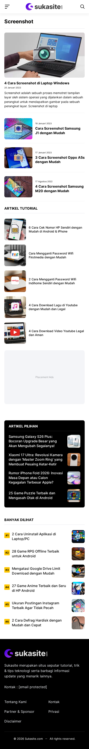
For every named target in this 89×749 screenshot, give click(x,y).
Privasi (53, 711)
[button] (82, 6)
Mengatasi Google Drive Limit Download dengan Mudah (36, 570)
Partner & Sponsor (19, 711)
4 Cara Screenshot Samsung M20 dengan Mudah (59, 188)
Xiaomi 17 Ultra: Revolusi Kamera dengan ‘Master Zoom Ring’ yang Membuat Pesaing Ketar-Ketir (36, 459)
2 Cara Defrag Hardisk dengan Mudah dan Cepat (37, 622)
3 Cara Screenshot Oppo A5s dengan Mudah (60, 159)
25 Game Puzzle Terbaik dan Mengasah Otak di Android (32, 495)
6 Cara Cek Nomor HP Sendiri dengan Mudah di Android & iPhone (55, 229)
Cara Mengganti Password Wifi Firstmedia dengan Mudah (51, 255)
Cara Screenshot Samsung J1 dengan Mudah (57, 130)
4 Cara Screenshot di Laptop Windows (36, 83)
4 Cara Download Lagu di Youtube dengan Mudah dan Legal (53, 307)
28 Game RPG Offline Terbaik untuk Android (35, 553)
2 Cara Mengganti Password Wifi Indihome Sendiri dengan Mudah (52, 281)
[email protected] (33, 687)
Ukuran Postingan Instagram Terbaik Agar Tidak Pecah (35, 605)
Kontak (54, 702)
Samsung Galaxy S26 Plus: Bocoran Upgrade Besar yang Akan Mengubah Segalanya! (33, 441)
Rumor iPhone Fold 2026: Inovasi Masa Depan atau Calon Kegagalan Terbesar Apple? (36, 477)
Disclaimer (12, 721)
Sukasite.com (34, 738)
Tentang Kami (15, 702)
